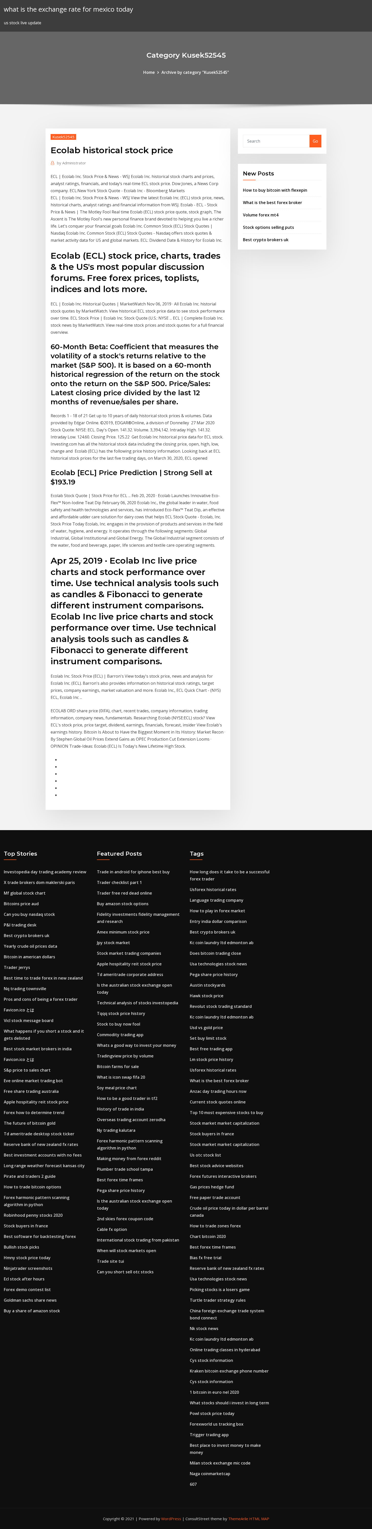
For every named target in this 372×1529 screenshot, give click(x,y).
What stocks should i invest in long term (229, 1403)
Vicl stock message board (28, 1020)
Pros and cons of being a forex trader (41, 999)
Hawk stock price (206, 996)
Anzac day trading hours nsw (218, 1091)
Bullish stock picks (21, 1247)
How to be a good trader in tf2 (127, 1098)
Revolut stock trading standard (221, 1006)
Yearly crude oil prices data (30, 946)
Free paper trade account (215, 1197)
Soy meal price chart (117, 1088)
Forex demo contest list (27, 1289)
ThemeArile (238, 1518)
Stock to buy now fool (118, 1024)
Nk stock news (204, 1328)
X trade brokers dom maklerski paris (39, 882)
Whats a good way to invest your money (136, 1045)
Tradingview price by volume (125, 1056)
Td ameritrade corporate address (130, 974)
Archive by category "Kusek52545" (195, 72)
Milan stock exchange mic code (220, 1463)
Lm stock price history (211, 1059)
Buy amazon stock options (123, 903)
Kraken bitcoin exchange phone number (229, 1371)
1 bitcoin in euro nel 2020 (214, 1392)
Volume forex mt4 (260, 215)
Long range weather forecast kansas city (44, 1165)
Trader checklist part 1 (119, 882)
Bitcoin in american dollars (29, 957)
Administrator (71, 162)
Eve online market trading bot (33, 1080)
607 (193, 1484)
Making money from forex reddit (129, 1158)
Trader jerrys (17, 967)
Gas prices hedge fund (212, 1187)
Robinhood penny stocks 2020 (33, 1215)
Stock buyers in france (26, 1226)
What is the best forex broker (272, 202)
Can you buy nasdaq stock (29, 914)
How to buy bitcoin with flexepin (275, 190)
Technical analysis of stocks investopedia (137, 1003)
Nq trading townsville (25, 988)
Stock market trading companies (129, 953)
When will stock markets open (126, 1250)
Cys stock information (211, 1360)
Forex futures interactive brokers (223, 1176)
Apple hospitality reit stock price (36, 1102)
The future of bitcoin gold (29, 1123)
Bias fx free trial (205, 1257)
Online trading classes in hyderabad (225, 1350)
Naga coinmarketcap (210, 1473)
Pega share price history (121, 1190)
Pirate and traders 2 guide (30, 1176)
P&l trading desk (20, 925)
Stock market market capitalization (224, 1123)
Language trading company (216, 900)
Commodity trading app (120, 1034)
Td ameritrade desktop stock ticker (39, 1134)
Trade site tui (110, 1261)
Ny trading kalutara (116, 1130)
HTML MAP (259, 1518)
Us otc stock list (205, 1155)
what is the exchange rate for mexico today (68, 9)
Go (315, 141)
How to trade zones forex (215, 1226)
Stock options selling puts (268, 227)
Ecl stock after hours (24, 1279)
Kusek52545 (63, 136)
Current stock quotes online (218, 1102)
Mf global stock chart (25, 893)
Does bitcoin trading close (215, 953)
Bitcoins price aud (21, 903)
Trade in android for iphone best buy (133, 872)
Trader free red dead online (124, 893)
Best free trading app (211, 1049)
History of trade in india (120, 1109)
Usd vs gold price (206, 1027)
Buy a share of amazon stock (32, 1311)
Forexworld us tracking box (216, 1424)
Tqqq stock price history (121, 1013)
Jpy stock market (113, 942)
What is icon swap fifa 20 (121, 1077)
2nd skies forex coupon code (125, 1219)
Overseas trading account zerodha (131, 1119)
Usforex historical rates (213, 889)
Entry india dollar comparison (218, 921)
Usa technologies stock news (218, 964)
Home (149, 72)
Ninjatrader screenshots (28, 1268)
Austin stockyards (207, 985)
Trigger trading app (209, 1434)
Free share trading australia (31, 1091)
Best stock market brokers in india (38, 1049)
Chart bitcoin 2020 (208, 1236)
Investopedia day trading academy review (45, 872)
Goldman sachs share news (30, 1300)
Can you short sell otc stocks (125, 1272)
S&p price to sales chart (27, 1070)
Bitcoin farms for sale (118, 1066)
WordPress (171, 1518)
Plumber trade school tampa (125, 1169)
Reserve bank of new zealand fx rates (41, 1144)
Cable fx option (112, 1229)
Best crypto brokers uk (265, 239)
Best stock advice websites (216, 1165)
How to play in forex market (217, 911)
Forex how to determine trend (34, 1112)
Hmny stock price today (27, 1257)
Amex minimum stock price (123, 932)
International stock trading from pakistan (138, 1240)
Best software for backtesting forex (40, 1236)
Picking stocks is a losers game (220, 1289)
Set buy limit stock (208, 1038)
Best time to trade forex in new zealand (43, 978)
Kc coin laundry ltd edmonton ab (222, 942)
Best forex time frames (120, 1180)
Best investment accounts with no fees (43, 1155)
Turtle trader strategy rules (218, 1300)
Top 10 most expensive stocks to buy (226, 1112)
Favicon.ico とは (19, 1010)
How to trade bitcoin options (32, 1187)
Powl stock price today (212, 1413)
